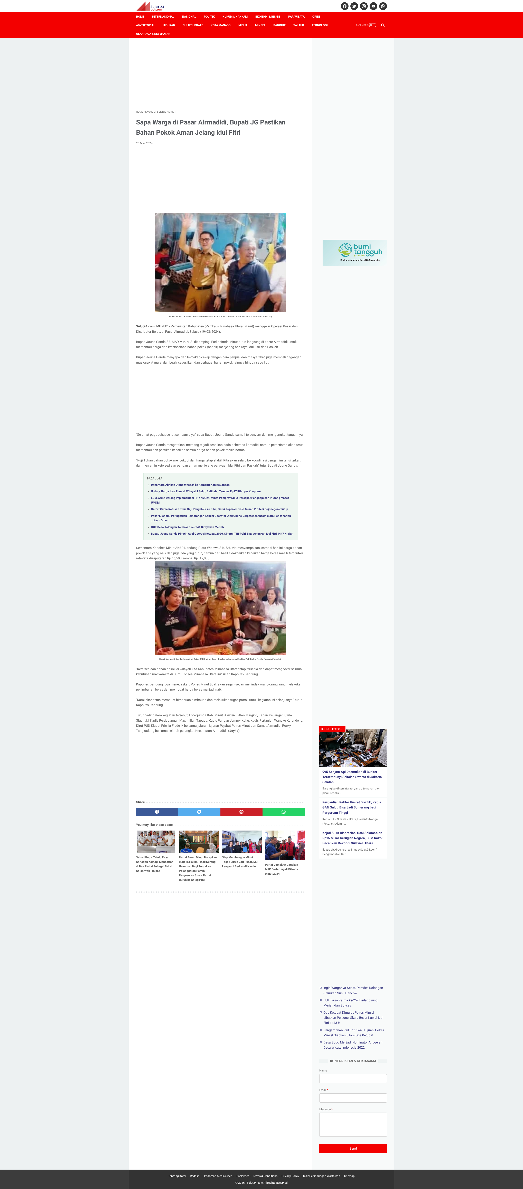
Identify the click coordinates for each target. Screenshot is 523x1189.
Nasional (189, 16)
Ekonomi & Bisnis (267, 16)
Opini (316, 16)
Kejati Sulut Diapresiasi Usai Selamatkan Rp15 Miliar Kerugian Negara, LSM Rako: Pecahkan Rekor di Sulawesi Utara (352, 838)
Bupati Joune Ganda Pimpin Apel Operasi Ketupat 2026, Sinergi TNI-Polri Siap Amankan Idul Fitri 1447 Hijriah (222, 533)
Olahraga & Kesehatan (153, 33)
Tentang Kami (177, 1176)
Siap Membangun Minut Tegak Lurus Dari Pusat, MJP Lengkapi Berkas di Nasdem (240, 862)
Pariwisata (296, 16)
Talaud (298, 25)
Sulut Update (193, 25)
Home (140, 16)
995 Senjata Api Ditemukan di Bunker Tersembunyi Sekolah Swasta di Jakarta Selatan (352, 777)
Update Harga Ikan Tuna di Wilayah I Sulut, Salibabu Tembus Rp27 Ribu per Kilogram (206, 491)
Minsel (260, 25)
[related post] (156, 842)
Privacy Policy (290, 1176)
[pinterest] (241, 812)
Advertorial (145, 25)
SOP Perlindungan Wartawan (321, 1176)
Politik (209, 16)
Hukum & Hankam (235, 16)
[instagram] (363, 6)
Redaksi (195, 1176)
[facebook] (344, 6)
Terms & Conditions (265, 1176)
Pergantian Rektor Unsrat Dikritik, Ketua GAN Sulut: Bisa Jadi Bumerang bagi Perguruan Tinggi (351, 807)
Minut (242, 25)
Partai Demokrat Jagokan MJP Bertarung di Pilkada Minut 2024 (281, 869)
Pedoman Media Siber (218, 1176)
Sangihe (279, 25)
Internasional (163, 16)
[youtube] (373, 6)
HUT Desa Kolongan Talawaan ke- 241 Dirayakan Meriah (187, 527)
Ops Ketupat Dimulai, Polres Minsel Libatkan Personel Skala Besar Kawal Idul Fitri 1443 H (353, 1017)
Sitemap (349, 1176)
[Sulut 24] (153, 6)
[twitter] (353, 6)
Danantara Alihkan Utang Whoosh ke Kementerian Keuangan (190, 485)
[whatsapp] (382, 6)
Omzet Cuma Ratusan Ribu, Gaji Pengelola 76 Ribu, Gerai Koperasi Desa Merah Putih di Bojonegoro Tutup (219, 509)
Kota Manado (221, 25)
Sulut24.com (255, 1182)
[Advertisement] (220, 74)
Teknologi (320, 25)
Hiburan (169, 25)
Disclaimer (242, 1176)
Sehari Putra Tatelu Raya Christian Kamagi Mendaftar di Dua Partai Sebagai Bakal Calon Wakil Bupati (154, 864)
